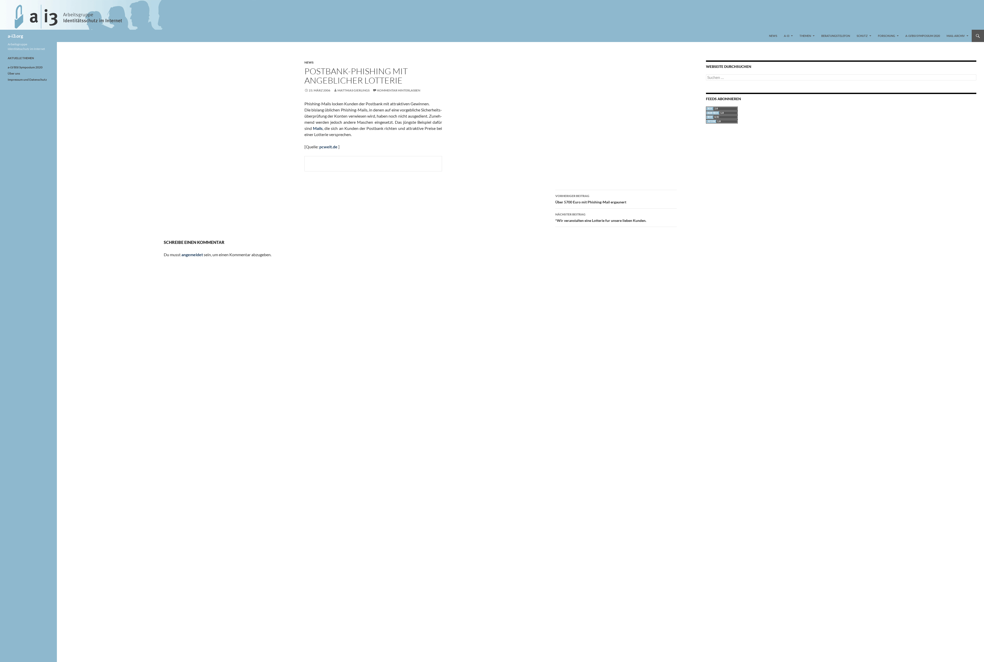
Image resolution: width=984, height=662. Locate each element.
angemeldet (192, 254)
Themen (805, 35)
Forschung (886, 35)
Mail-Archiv (956, 35)
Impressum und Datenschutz (27, 79)
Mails (318, 128)
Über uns (14, 73)
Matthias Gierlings (353, 90)
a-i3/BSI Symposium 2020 (922, 35)
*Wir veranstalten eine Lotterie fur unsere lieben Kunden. (600, 217)
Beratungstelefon (835, 35)
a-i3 (786, 35)
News (773, 35)
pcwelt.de (328, 146)
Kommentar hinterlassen (398, 90)
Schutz (862, 35)
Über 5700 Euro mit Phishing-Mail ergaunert (590, 199)
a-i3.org (15, 36)
